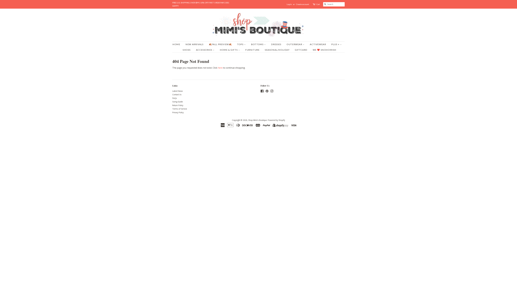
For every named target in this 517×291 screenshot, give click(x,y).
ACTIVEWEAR (318, 44)
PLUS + (335, 44)
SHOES (187, 49)
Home (176, 44)
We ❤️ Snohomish (324, 49)
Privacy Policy (178, 112)
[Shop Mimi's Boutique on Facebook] (262, 91)
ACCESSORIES (204, 49)
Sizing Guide (177, 101)
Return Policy (177, 105)
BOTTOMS (257, 44)
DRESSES (276, 44)
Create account (302, 4)
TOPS (240, 44)
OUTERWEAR (295, 44)
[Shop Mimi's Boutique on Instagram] (271, 91)
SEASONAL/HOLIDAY (277, 49)
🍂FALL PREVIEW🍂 (220, 44)
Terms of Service (179, 109)
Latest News (177, 91)
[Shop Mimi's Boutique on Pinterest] (267, 91)
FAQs (174, 98)
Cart (318, 4)
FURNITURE (252, 49)
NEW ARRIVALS (194, 44)
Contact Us (176, 94)
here (220, 67)
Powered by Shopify (276, 120)
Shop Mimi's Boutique (257, 120)
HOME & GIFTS (229, 49)
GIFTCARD (301, 49)
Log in (289, 4)
